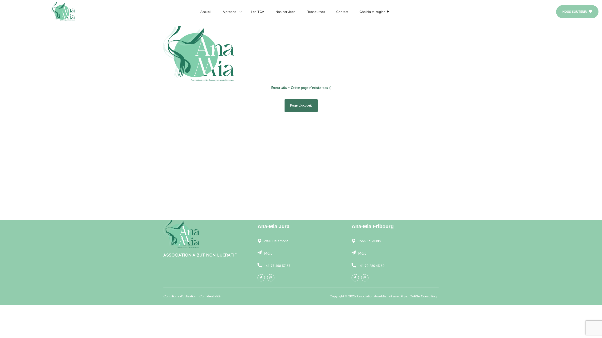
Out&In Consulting (423, 296)
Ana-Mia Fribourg (373, 226)
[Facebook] (261, 277)
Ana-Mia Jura (273, 226)
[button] (577, 11)
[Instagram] (270, 277)
